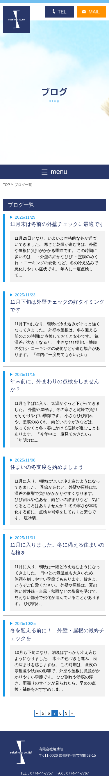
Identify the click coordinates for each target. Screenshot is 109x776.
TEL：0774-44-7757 (36, 773)
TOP (6, 185)
